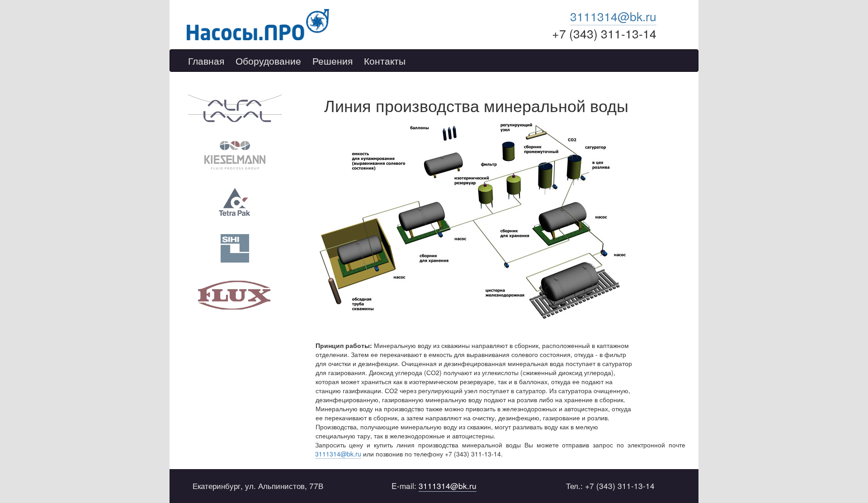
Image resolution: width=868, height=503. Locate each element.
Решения (332, 61)
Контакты (385, 61)
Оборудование (268, 61)
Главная (206, 61)
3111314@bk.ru (613, 16)
